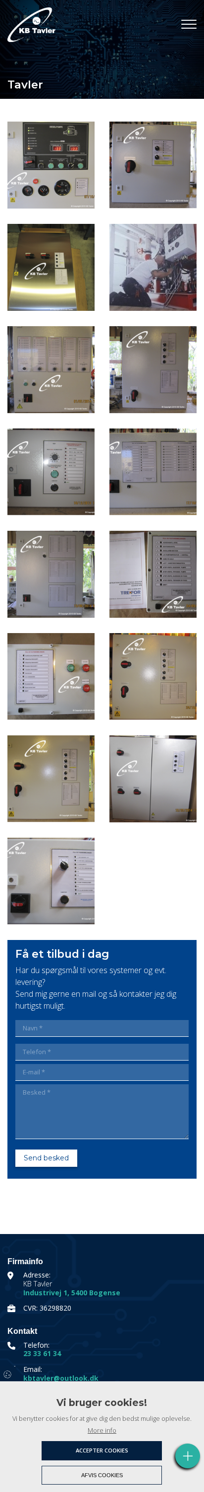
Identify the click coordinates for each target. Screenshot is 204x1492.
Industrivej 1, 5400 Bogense (71, 1292)
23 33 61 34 (42, 1353)
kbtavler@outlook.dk (61, 1378)
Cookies (8, 1373)
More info (102, 1430)
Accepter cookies (102, 1450)
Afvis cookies (102, 1475)
